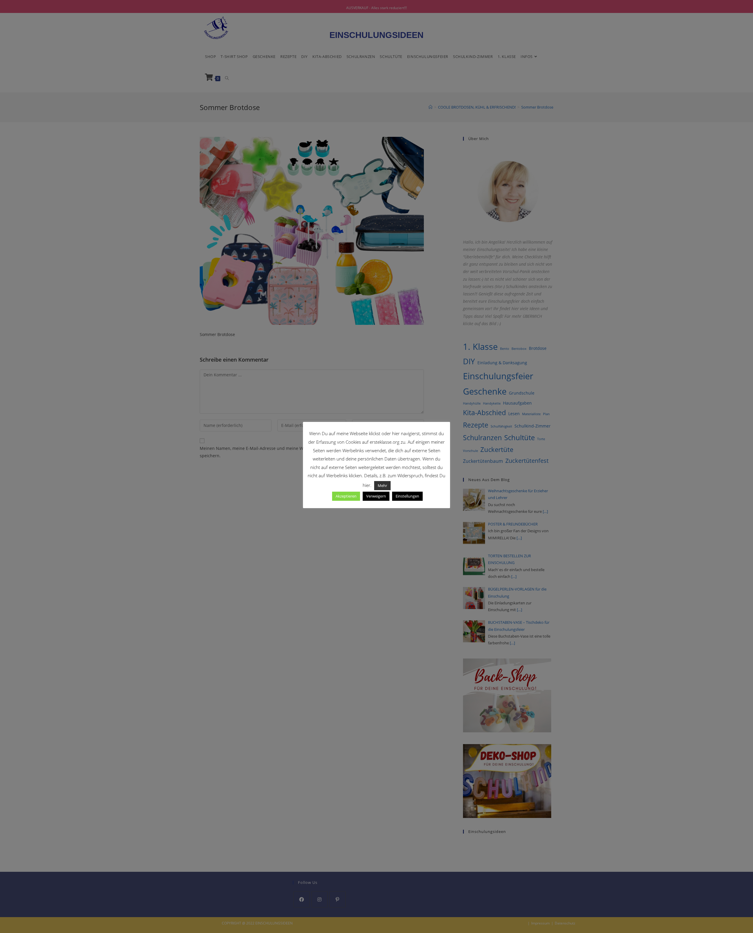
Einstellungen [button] (407, 496)
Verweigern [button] (376, 496)
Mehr (382, 485)
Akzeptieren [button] (346, 496)
